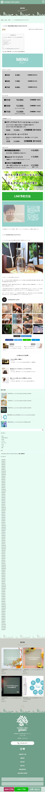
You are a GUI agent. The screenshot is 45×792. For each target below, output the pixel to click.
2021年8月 (3, 551)
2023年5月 (3, 517)
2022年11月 (3, 527)
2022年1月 (3, 543)
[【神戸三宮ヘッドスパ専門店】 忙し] (7, 329)
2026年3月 (3, 467)
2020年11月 (3, 566)
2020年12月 (3, 565)
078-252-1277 (23, 743)
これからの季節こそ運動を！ (16, 359)
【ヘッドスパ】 (6, 41)
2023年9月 (3, 510)
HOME (2, 19)
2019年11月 (3, 586)
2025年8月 (3, 477)
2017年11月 (3, 626)
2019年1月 (3, 603)
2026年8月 (3, 459)
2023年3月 (3, 520)
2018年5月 (3, 616)
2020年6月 (3, 575)
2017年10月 (3, 627)
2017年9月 (3, 629)
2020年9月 (3, 570)
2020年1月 (3, 583)
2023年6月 (3, 515)
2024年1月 (3, 505)
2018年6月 (3, 614)
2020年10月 (3, 568)
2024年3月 (3, 502)
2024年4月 (3, 500)
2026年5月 (3, 464)
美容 (9, 19)
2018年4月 (3, 617)
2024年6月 (3, 497)
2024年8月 (3, 494)
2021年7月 (3, 553)
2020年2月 (3, 581)
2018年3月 (3, 619)
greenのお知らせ (4, 437)
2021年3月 (3, 560)
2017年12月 (3, 624)
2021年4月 (3, 558)
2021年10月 (3, 548)
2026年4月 (3, 466)
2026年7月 (3, 461)
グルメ (2, 444)
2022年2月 (3, 542)
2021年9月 (3, 550)
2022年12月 (3, 525)
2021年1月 (3, 563)
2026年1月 (3, 469)
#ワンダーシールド (5, 453)
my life (2, 439)
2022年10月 (3, 528)
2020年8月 (3, 571)
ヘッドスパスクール (22, 779)
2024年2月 (3, 504)
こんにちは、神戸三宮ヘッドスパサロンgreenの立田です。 (13, 37)
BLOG (6, 19)
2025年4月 (3, 484)
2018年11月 (3, 606)
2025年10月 (3, 474)
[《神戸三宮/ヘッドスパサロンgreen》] (7, 308)
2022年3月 (3, 540)
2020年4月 (3, 578)
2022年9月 (3, 530)
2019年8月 (3, 591)
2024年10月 (3, 490)
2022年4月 (3, 538)
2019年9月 (3, 589)
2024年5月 (3, 499)
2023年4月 (3, 518)
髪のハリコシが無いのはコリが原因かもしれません (21, 378)
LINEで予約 (21, 789)
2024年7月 (3, 495)
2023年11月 (3, 507)
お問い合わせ (35, 789)
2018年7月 (3, 612)
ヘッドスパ (12, 453)
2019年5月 (3, 596)
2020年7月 (3, 573)
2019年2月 (3, 601)
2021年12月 (3, 545)
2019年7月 (3, 593)
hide (15, 35)
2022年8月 (3, 532)
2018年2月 (3, 621)
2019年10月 (3, 588)
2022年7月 (3, 533)
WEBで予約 (9, 789)
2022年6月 (3, 535)
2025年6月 (3, 481)
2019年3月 (3, 599)
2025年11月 (3, 472)
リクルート (22, 783)
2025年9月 (3, 476)
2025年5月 (3, 482)
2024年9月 (3, 492)
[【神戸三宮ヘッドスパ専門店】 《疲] (38, 329)
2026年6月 (3, 462)
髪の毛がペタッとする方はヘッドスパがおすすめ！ (21, 368)
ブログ (2, 445)
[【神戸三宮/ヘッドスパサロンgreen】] (28, 319)
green (2, 436)
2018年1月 (3, 622)
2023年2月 (3, 522)
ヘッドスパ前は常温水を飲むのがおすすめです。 (11, 48)
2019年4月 (3, 598)
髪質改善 (23, 453)
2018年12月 (3, 604)
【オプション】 (6, 44)
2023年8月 (3, 512)
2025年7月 (3, 479)
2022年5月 (3, 537)
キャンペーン (3, 442)
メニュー (16, 453)
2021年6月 (3, 555)
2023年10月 (3, 509)
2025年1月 (3, 487)
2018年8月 (3, 611)
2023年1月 (3, 523)
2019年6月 (3, 594)
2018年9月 (3, 609)
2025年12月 (3, 471)
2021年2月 (3, 561)
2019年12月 (3, 584)
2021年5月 (3, 556)
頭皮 (19, 453)
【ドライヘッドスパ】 (7, 40)
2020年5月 (3, 576)
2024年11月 (3, 489)
